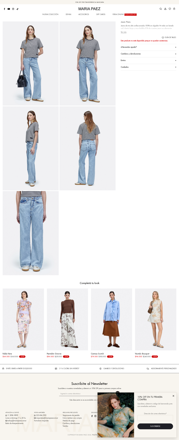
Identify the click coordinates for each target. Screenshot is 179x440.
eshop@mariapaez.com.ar (17, 421)
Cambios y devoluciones (148, 54)
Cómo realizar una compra (72, 418)
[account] (165, 9)
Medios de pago (69, 421)
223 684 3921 (41, 415)
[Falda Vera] (23, 319)
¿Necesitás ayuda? (148, 47)
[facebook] (92, 415)
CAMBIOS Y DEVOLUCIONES (114, 368)
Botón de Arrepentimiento (14, 423)
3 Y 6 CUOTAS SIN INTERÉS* (69, 368)
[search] (160, 9)
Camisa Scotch (97, 354)
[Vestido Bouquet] (155, 319)
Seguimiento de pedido (71, 415)
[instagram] (96, 415)
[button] (173, 25)
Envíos (148, 60)
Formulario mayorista (41, 421)
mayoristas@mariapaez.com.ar (47, 418)
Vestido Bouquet (142, 354)
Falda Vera (7, 354)
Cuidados (148, 67)
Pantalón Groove (54, 354)
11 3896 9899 (12, 415)
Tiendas (65, 426)
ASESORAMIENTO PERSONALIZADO (164, 368)
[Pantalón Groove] (67, 319)
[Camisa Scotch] (111, 319)
